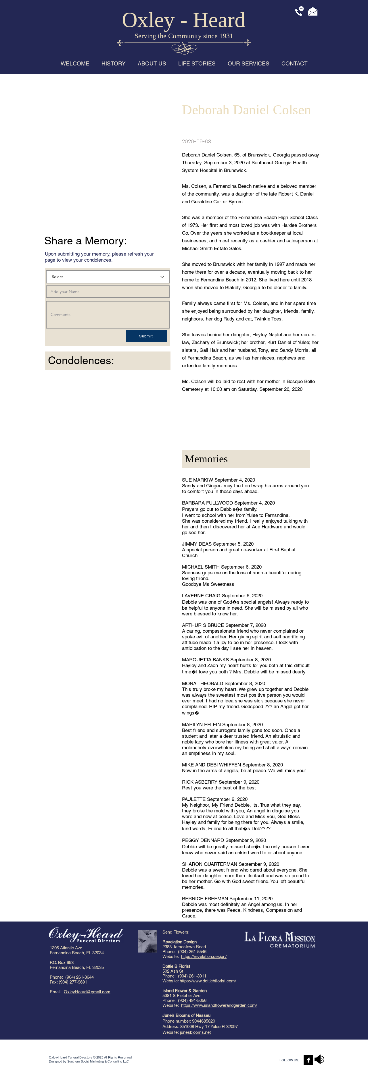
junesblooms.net (195, 1032)
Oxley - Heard (184, 20)
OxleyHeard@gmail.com (87, 991)
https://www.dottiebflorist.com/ (208, 980)
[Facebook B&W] (308, 1060)
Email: (57, 991)
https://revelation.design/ (204, 956)
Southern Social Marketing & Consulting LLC (98, 1061)
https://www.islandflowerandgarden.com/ (219, 1005)
